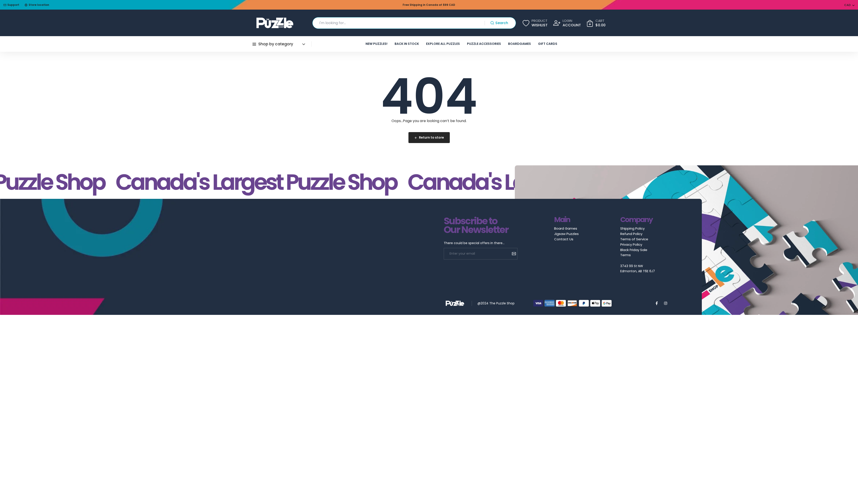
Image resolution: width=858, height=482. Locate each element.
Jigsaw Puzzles (566, 233)
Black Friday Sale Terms (633, 252)
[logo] (274, 23)
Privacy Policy (631, 244)
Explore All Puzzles (443, 44)
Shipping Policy (632, 228)
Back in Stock (407, 44)
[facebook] (656, 303)
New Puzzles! (376, 44)
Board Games (565, 228)
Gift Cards (547, 44)
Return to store (431, 137)
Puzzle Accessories (484, 44)
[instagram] (665, 303)
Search (501, 22)
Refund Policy (631, 233)
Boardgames (519, 44)
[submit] (512, 254)
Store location (39, 4)
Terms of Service (634, 239)
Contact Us (563, 239)
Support (13, 4)
